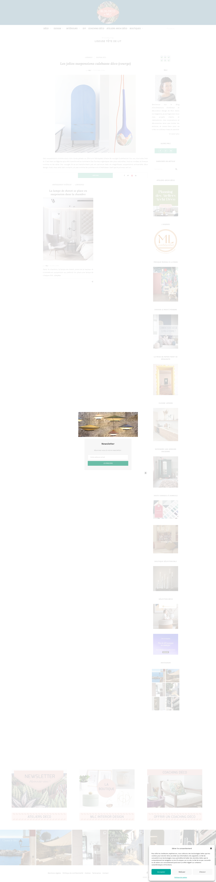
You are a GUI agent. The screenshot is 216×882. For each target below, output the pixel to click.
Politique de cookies (180, 877)
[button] (211, 848)
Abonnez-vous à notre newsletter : (108, 450)
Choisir (202, 872)
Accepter (161, 872)
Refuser (182, 872)
